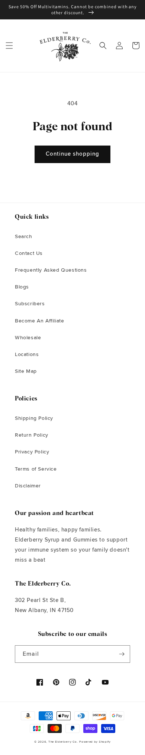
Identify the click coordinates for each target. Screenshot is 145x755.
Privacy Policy (32, 452)
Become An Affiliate (39, 321)
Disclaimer (28, 486)
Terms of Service (36, 469)
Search (23, 236)
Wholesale (28, 337)
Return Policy (31, 435)
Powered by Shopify (95, 741)
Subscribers (30, 303)
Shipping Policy (34, 418)
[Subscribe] (121, 654)
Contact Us (29, 253)
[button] (9, 45)
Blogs (22, 287)
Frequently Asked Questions (51, 270)
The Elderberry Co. (63, 741)
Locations (27, 354)
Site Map (26, 371)
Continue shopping (72, 154)
